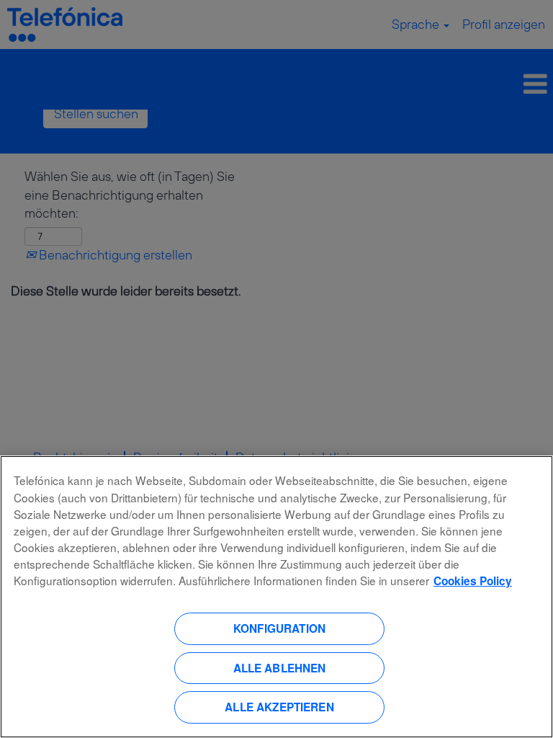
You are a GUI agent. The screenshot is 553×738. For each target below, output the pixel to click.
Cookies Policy (472, 581)
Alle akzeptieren (279, 707)
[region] (276, 596)
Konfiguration (279, 628)
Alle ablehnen (279, 668)
